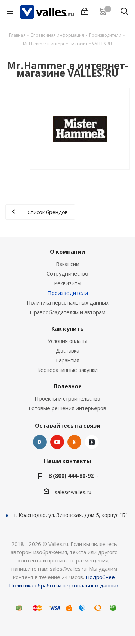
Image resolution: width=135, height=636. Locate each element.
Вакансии (67, 263)
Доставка (67, 350)
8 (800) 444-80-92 (71, 476)
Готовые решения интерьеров (67, 408)
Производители (67, 292)
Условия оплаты (67, 340)
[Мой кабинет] (84, 11)
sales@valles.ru (73, 492)
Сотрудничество (67, 273)
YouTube (57, 442)
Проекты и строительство (67, 398)
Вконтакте (40, 442)
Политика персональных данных (68, 302)
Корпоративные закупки (67, 369)
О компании (67, 252)
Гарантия (67, 360)
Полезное (68, 386)
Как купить (67, 329)
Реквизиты (67, 283)
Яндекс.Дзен (92, 442)
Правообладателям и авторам (67, 312)
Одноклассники (74, 442)
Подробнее (100, 577)
